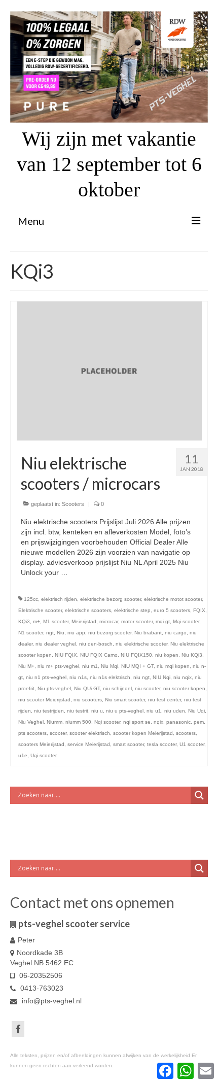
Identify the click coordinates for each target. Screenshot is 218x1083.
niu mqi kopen (173, 666)
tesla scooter (161, 744)
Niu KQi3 (191, 655)
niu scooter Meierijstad (44, 699)
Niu (60, 632)
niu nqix (182, 677)
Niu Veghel (31, 722)
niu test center (164, 699)
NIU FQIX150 (136, 655)
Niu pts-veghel (54, 688)
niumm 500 (78, 722)
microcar (108, 621)
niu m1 (90, 666)
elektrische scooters (88, 610)
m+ (36, 621)
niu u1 (154, 711)
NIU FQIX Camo (99, 655)
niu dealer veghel (55, 644)
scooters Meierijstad (41, 744)
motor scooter (137, 621)
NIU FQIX (66, 655)
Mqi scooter (186, 621)
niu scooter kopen (184, 688)
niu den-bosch (96, 644)
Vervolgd (84, 572)
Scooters (73, 504)
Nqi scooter (107, 722)
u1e (22, 755)
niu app (76, 632)
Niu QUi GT (87, 688)
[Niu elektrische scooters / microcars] (109, 370)
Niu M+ (26, 666)
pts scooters (32, 733)
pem (199, 722)
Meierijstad (83, 621)
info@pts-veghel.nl (51, 1001)
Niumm (54, 722)
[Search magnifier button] (199, 795)
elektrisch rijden (59, 599)
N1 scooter (30, 632)
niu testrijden (49, 711)
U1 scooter (191, 744)
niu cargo (176, 632)
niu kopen (166, 655)
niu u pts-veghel (124, 711)
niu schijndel (117, 688)
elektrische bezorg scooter (110, 599)
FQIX (199, 610)
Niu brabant (148, 632)
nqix (158, 722)
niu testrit (77, 711)
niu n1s (78, 677)
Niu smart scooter (125, 699)
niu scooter (147, 688)
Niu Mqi (109, 666)
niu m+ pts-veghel (58, 666)
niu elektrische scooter (141, 644)
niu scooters (88, 699)
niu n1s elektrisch (110, 677)
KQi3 (24, 621)
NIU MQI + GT (137, 666)
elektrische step (132, 610)
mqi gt (163, 621)
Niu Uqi (196, 711)
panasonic (178, 722)
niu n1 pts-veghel (46, 677)
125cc (31, 599)
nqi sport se (137, 722)
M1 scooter (55, 621)
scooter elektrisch (89, 733)
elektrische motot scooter (173, 599)
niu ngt (141, 677)
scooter (58, 733)
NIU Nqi (161, 677)
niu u (97, 711)
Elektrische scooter (40, 610)
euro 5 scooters (172, 610)
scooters (186, 733)
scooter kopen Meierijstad (143, 733)
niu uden (174, 711)
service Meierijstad (88, 744)
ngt (50, 632)
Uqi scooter (43, 755)
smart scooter (128, 744)
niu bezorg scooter (109, 632)
